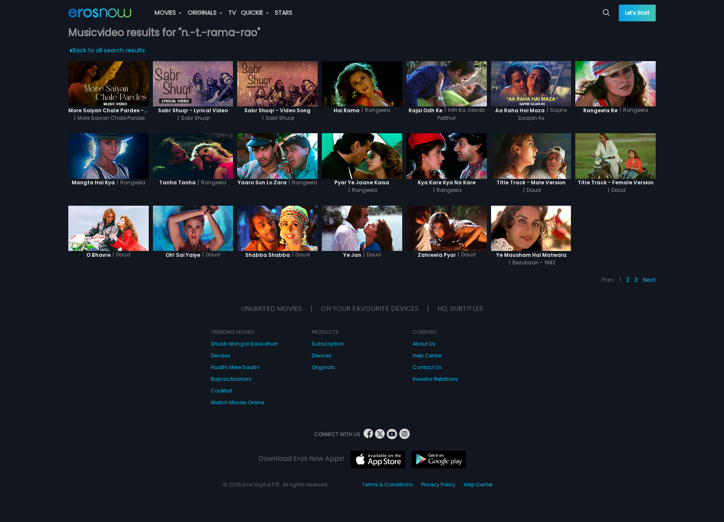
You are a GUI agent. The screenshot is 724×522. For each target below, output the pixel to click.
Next (649, 280)
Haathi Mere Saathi (235, 367)
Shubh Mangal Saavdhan (244, 343)
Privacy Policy (438, 484)
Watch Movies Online (237, 402)
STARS (283, 12)
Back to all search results (108, 50)
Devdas (220, 355)
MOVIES (166, 12)
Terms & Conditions (387, 484)
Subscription (328, 343)
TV (232, 12)
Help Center (427, 355)
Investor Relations (435, 378)
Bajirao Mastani (231, 378)
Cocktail (221, 390)
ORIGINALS (203, 12)
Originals (323, 367)
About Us (424, 343)
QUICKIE (253, 12)
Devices (321, 355)
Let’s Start (637, 12)
